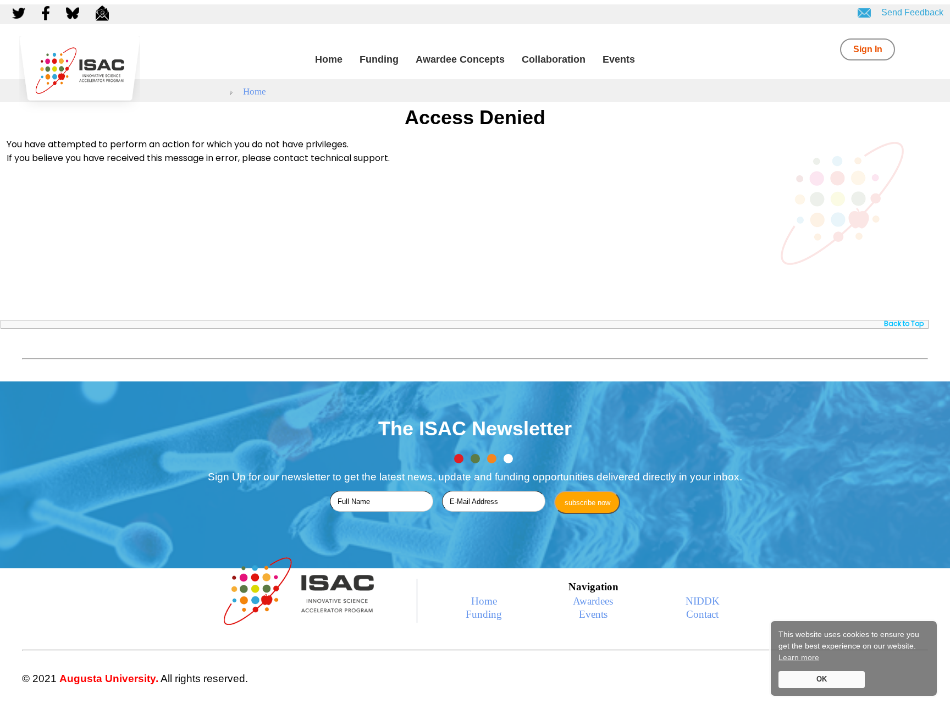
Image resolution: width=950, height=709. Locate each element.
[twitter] (21, 12)
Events (619, 59)
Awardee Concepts (460, 59)
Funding (379, 59)
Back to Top (904, 323)
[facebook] (47, 12)
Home (329, 59)
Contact (702, 614)
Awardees (593, 601)
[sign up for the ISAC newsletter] (103, 12)
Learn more (798, 657)
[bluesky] (73, 12)
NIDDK (703, 601)
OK (821, 679)
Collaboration (554, 59)
